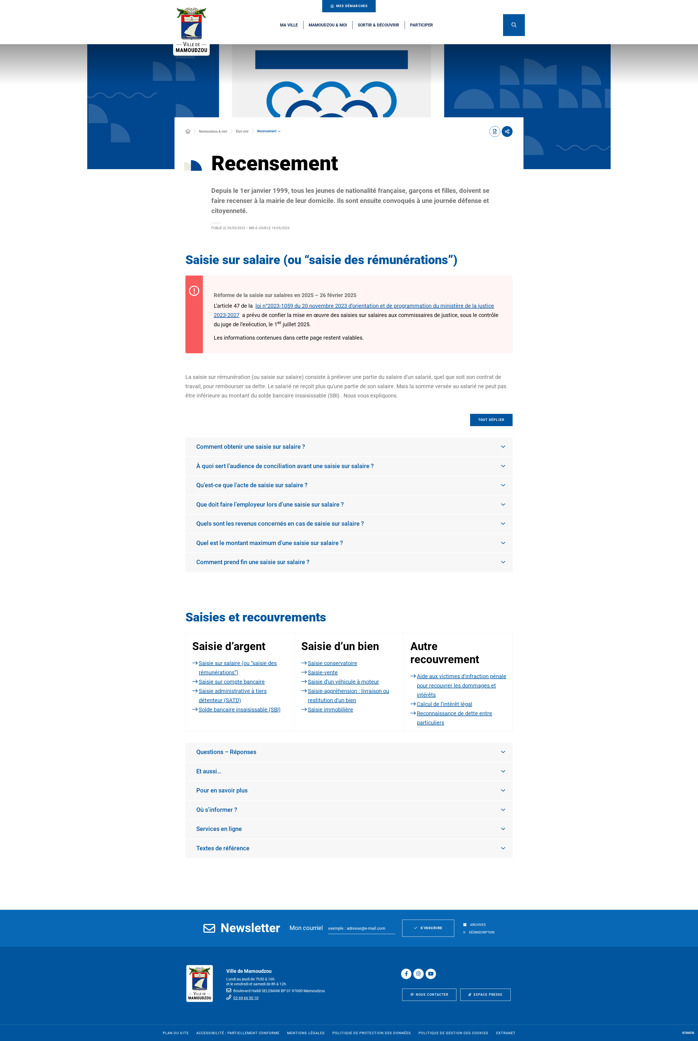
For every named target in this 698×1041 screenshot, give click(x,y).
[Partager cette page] (507, 131)
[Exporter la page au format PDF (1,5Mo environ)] (494, 131)
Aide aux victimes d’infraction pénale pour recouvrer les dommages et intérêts (461, 685)
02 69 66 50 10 (245, 998)
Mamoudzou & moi (213, 131)
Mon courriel (306, 928)
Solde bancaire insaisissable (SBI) (240, 709)
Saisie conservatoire (332, 663)
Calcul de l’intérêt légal (444, 704)
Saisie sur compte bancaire (232, 681)
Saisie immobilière (330, 709)
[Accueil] (187, 131)
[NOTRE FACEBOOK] (406, 973)
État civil (242, 131)
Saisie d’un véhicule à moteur (343, 681)
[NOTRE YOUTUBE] (430, 973)
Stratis (688, 1033)
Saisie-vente (323, 672)
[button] (514, 25)
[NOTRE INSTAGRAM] (418, 973)
